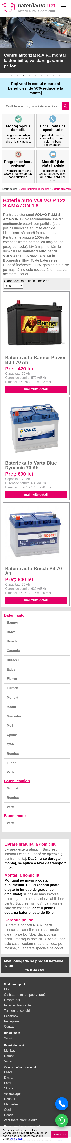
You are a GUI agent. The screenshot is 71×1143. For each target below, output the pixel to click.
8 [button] (53, 75)
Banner (12, 622)
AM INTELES (60, 1134)
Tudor (11, 763)
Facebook (11, 1016)
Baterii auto (14, 615)
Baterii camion (17, 781)
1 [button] (12, 75)
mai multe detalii (36, 389)
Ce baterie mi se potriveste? (25, 994)
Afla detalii (16, 1138)
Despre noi (12, 1000)
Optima (12, 735)
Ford (7, 1083)
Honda (8, 1115)
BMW (11, 632)
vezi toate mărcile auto (20, 1120)
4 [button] (30, 75)
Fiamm (12, 678)
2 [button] (18, 75)
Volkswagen (12, 1093)
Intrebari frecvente (17, 1005)
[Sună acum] (61, 1103)
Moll (10, 725)
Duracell (13, 660)
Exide (11, 669)
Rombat (13, 753)
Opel (7, 1109)
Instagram (11, 1021)
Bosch (12, 641)
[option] (35, 45)
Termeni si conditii (17, 1010)
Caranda (13, 650)
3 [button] (24, 75)
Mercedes (14, 716)
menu (63, 6)
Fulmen (12, 688)
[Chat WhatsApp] (61, 1120)
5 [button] (35, 75)
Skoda (8, 1088)
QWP (10, 744)
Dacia (8, 1077)
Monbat (12, 697)
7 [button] (47, 75)
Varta (11, 772)
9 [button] (59, 75)
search (65, 106)
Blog (7, 989)
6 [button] (41, 75)
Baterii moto (15, 816)
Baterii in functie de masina (34, 189)
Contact (9, 1026)
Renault (9, 1099)
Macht (11, 707)
